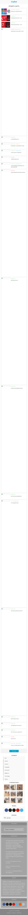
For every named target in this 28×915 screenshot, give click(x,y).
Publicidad (19, 912)
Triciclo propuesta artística (15, 502)
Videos (18, 9)
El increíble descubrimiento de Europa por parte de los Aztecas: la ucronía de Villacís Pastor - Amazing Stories (15, 853)
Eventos (13, 9)
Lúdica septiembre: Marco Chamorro (16, 725)
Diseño (13, 29)
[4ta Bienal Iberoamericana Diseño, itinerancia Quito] (7, 787)
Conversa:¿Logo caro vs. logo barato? (16, 152)
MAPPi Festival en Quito (14, 280)
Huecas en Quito (13, 738)
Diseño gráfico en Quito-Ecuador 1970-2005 (17, 31)
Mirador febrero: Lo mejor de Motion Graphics (17, 145)
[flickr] (14, 810)
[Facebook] (6, 810)
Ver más (14, 751)
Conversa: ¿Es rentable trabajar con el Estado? (17, 745)
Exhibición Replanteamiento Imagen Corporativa (18, 172)
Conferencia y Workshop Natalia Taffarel (17, 388)
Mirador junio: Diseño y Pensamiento (16, 11)
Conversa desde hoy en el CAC (15, 139)
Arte (12, 501)
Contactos (14, 912)
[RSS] (20, 904)
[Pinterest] (18, 810)
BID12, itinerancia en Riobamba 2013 (16, 496)
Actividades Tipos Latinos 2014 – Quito (16, 18)
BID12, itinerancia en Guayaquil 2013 (16, 732)
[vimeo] (21, 810)
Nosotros (9, 912)
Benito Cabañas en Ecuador (15, 718)
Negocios (17, 29)
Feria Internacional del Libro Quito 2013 (17, 610)
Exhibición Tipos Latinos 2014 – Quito (16, 24)
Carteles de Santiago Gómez (15, 159)
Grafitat (17, 910)
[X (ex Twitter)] (10, 810)
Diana (7, 866)
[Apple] (23, 904)
